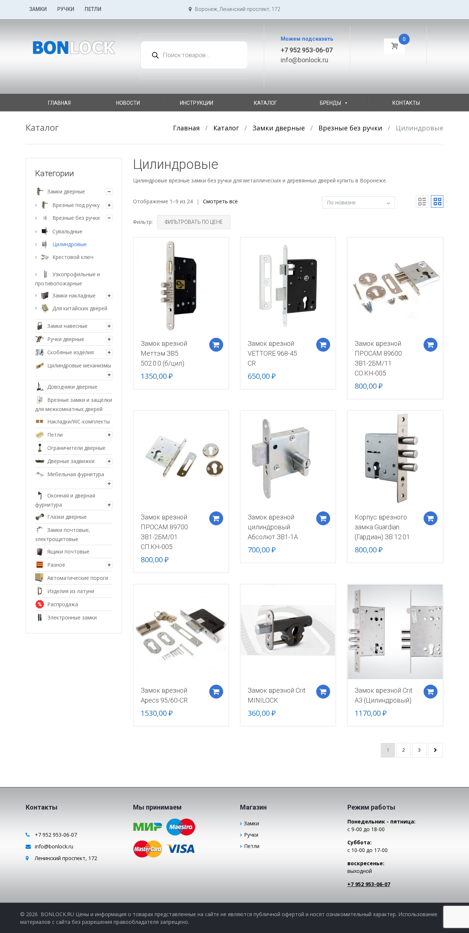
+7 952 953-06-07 (307, 50)
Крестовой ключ (72, 256)
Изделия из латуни (70, 591)
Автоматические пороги (77, 577)
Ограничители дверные (76, 447)
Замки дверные (278, 127)
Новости (128, 103)
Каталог (265, 103)
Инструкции (196, 103)
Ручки (65, 9)
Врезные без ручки (350, 127)
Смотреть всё (220, 201)
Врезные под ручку (76, 204)
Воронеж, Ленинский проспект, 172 (236, 9)
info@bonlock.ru (304, 60)
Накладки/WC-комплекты (78, 421)
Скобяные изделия (70, 352)
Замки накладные (74, 295)
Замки (38, 9)
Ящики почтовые (68, 551)
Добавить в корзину (216, 345)
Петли (93, 9)
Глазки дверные (67, 516)
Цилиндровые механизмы (79, 365)
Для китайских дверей (79, 308)
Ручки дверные (65, 339)
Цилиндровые (69, 244)
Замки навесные (67, 325)
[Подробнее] (181, 284)
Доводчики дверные (72, 386)
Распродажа (62, 604)
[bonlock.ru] (74, 43)
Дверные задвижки (71, 461)
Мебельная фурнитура (75, 474)
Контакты (406, 103)
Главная (59, 103)
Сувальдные (67, 231)
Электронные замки (72, 617)
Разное (56, 564)
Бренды (330, 103)
